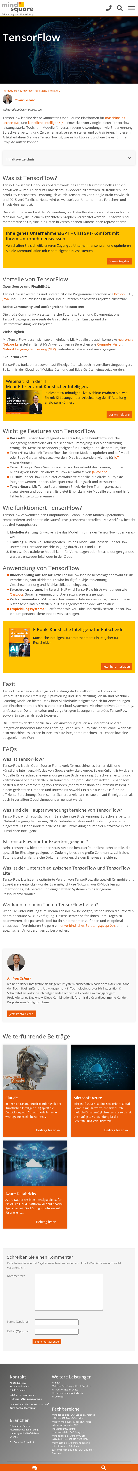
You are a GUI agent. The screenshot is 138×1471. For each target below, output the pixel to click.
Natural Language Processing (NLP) (29, 349)
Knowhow (26, 90)
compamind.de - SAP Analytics (68, 1432)
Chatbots (16, 594)
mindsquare (10, 90)
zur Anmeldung (119, 415)
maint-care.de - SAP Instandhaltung (71, 1442)
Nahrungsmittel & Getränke (24, 1433)
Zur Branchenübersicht (22, 1442)
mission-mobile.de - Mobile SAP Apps (71, 1421)
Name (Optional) (18, 1322)
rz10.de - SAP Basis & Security (67, 1418)
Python (119, 294)
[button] (69, 158)
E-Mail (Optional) (18, 1331)
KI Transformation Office (65, 1389)
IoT (116, 457)
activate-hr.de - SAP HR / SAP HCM (70, 1439)
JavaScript (99, 472)
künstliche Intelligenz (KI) (46, 123)
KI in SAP (56, 1382)
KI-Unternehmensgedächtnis (67, 1393)
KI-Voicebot (58, 1396)
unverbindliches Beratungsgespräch (87, 925)
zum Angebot (121, 261)
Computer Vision (109, 344)
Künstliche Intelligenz (47, 90)
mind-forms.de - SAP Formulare (68, 1435)
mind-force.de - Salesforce (65, 1446)
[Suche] (104, 1467)
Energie (14, 1436)
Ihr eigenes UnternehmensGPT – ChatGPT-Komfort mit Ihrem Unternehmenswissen (62, 235)
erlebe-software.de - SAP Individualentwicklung (65, 1426)
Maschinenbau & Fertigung (24, 1429)
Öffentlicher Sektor (20, 1426)
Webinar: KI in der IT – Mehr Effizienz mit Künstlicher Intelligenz (47, 383)
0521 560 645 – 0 (27, 1395)
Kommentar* (16, 1276)
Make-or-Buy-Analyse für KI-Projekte (71, 1386)
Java (6, 299)
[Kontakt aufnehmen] (35, 1467)
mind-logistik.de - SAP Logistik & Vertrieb (73, 1414)
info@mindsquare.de (29, 1399)
